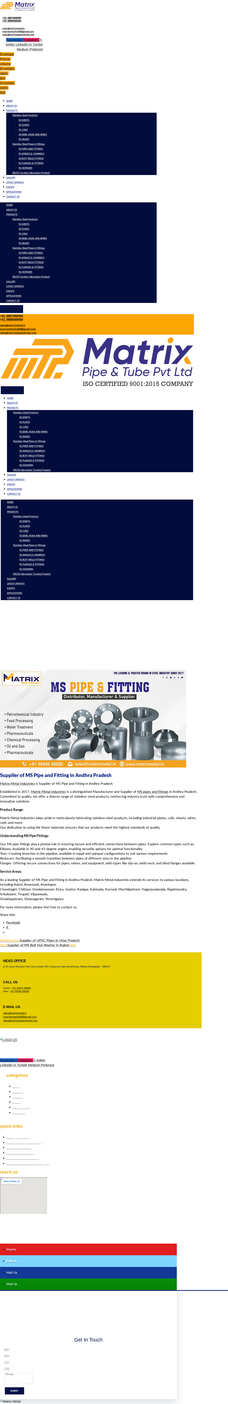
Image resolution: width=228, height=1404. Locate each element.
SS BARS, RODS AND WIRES (33, 135)
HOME (9, 101)
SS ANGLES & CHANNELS (31, 154)
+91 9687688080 (11, 17)
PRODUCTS (12, 111)
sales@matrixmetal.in (13, 28)
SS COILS (23, 130)
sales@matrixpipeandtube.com (18, 34)
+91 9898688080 (11, 20)
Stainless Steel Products (25, 115)
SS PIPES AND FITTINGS (31, 149)
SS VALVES (24, 139)
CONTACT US (13, 197)
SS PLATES (24, 125)
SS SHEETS (24, 120)
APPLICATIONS (13, 192)
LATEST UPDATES (15, 182)
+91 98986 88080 (19, 991)
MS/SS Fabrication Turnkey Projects (32, 470)
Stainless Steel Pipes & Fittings (28, 144)
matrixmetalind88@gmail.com (18, 31)
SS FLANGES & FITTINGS (31, 163)
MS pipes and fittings (152, 791)
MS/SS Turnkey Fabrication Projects (31, 173)
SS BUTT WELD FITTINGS (31, 159)
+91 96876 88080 (21, 988)
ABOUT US (11, 106)
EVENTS (10, 187)
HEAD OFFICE (14, 961)
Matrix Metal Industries (17, 783)
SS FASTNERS (25, 168)
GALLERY (10, 178)
